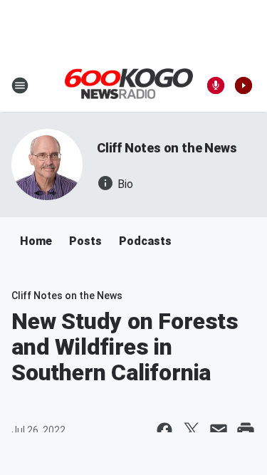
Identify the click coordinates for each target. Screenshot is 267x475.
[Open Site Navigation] (19, 85)
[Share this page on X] (191, 430)
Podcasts (145, 241)
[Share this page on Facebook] (164, 430)
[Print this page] (246, 430)
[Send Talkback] (215, 85)
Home (36, 241)
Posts (85, 241)
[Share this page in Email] (219, 430)
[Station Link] (129, 84)
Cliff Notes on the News (166, 147)
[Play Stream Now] (243, 85)
